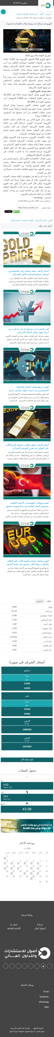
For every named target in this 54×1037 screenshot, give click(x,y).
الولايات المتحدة (27, 220)
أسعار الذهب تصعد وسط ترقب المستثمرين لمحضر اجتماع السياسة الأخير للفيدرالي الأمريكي (28, 274)
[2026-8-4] (33, 862)
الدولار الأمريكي (41, 220)
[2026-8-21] (14, 872)
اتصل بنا (14, 924)
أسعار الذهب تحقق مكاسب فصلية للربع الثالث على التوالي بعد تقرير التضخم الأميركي (27, 447)
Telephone (44, 997)
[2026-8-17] (40, 872)
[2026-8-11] (33, 867)
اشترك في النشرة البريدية (20, 1028)
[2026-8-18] (33, 872)
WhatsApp (44, 1002)
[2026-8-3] (40, 862)
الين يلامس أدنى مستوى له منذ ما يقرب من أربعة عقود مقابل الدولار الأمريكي (28, 331)
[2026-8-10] (40, 867)
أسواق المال (40, 928)
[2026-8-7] (14, 862)
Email (46, 991)
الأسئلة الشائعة (14, 928)
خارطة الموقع (39, 1028)
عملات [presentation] (48, 601)
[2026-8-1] (7, 857)
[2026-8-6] (20, 862)
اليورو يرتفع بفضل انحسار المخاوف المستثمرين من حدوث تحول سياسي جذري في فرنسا (29, 390)
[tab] (48, 601)
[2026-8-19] (27, 872)
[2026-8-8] (7, 862)
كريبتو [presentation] (39, 601)
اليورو (50, 220)
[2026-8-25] (33, 877)
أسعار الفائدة (15, 220)
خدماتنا (40, 924)
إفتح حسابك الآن (27, 760)
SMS (46, 1007)
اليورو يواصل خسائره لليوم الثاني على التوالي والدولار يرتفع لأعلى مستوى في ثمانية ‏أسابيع (28, 563)
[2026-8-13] (20, 867)
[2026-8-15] (7, 867)
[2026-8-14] (14, 867)
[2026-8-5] (27, 862)
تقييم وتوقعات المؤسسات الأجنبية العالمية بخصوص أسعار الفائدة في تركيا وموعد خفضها (27, 505)
